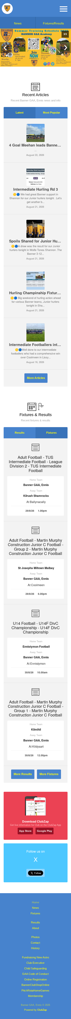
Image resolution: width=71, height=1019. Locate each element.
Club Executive (35, 962)
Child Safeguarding (35, 968)
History (35, 948)
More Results (23, 774)
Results (19, 432)
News (17, 23)
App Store (25, 830)
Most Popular (51, 112)
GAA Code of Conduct (35, 973)
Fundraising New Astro (35, 957)
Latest (19, 112)
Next (65, 47)
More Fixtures (49, 774)
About (35, 928)
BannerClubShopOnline (35, 984)
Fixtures (51, 432)
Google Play (44, 830)
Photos (35, 937)
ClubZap (42, 1009)
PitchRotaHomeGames (35, 990)
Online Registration (35, 979)
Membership (35, 995)
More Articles (36, 377)
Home (35, 902)
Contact (35, 942)
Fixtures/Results (53, 23)
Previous (5, 47)
